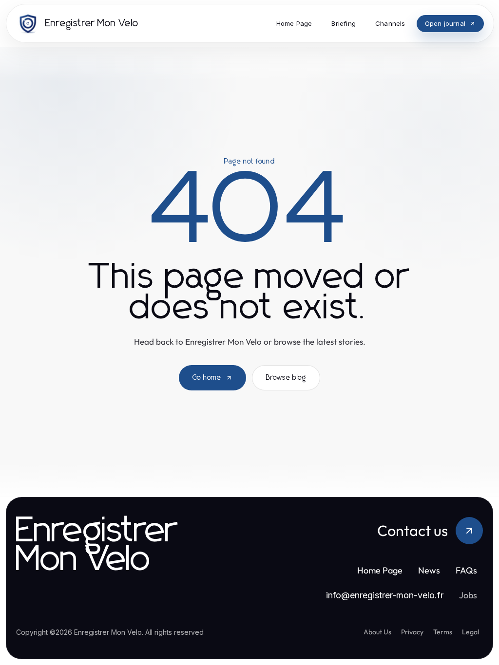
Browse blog (286, 377)
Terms (442, 632)
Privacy (412, 632)
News (429, 570)
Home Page (380, 570)
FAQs (466, 570)
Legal (470, 632)
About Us (377, 632)
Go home (206, 377)
